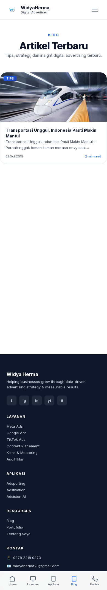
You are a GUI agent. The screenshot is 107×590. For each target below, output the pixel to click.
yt (49, 401)
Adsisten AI (16, 496)
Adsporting (16, 483)
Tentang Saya (18, 534)
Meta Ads (15, 426)
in (36, 401)
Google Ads (17, 433)
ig (24, 401)
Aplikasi (53, 584)
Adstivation (16, 490)
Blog (10, 520)
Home (12, 584)
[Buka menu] (94, 9)
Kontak (94, 584)
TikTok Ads (16, 439)
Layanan (33, 584)
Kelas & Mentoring (22, 452)
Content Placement (23, 446)
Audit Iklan (15, 459)
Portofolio (15, 527)
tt (62, 401)
